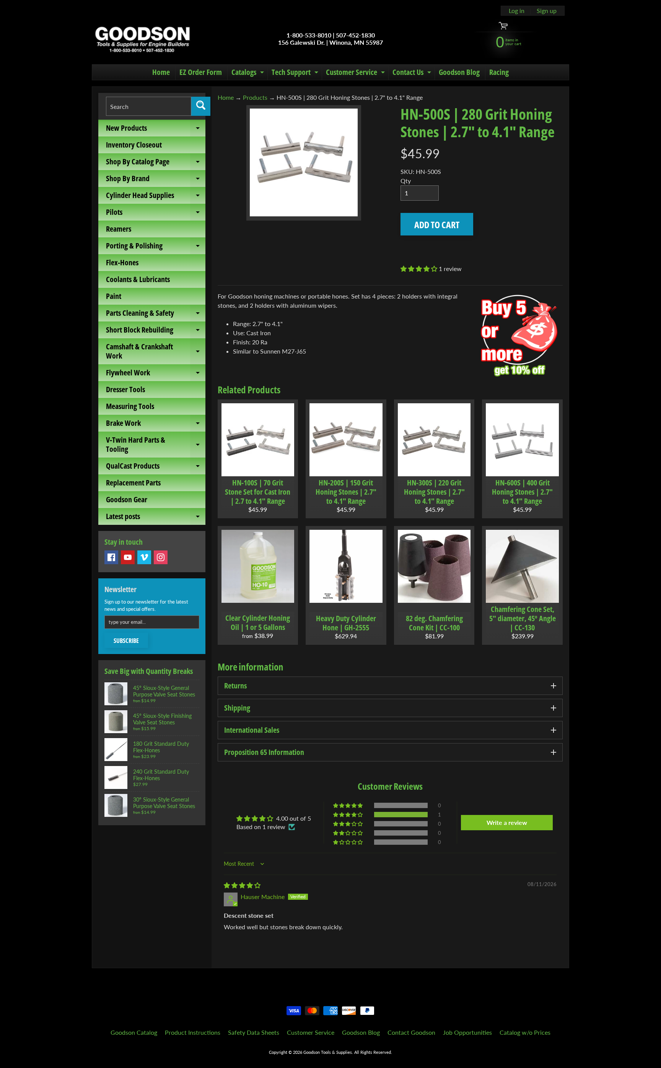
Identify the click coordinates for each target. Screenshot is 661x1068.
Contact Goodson (411, 1032)
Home (161, 72)
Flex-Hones (122, 262)
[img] (242, 885)
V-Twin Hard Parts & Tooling (155, 445)
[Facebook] (111, 557)
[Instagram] (161, 557)
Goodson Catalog (134, 1032)
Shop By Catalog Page (155, 163)
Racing (499, 72)
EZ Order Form (200, 72)
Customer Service (356, 73)
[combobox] (148, 106)
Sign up (547, 11)
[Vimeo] (144, 557)
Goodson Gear (126, 499)
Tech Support (296, 73)
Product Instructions (192, 1032)
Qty (406, 180)
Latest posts (155, 518)
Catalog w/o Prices (525, 1032)
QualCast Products (155, 467)
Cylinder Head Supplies (155, 197)
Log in (516, 11)
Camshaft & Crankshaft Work (155, 351)
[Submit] (200, 106)
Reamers (118, 229)
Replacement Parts (133, 482)
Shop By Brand (155, 180)
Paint (113, 296)
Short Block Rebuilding (155, 331)
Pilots (155, 214)
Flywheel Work (155, 374)
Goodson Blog (459, 72)
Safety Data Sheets (253, 1032)
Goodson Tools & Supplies (327, 1052)
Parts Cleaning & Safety (155, 314)
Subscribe (126, 640)
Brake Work (155, 425)
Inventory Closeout (134, 145)
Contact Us (412, 73)
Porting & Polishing (155, 247)
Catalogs (248, 73)
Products (255, 97)
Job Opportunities (467, 1032)
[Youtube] (128, 557)
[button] (420, 268)
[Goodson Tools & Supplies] (142, 38)
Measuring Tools (130, 406)
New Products (155, 129)
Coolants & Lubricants (138, 279)
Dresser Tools (125, 389)
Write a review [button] (507, 822)
